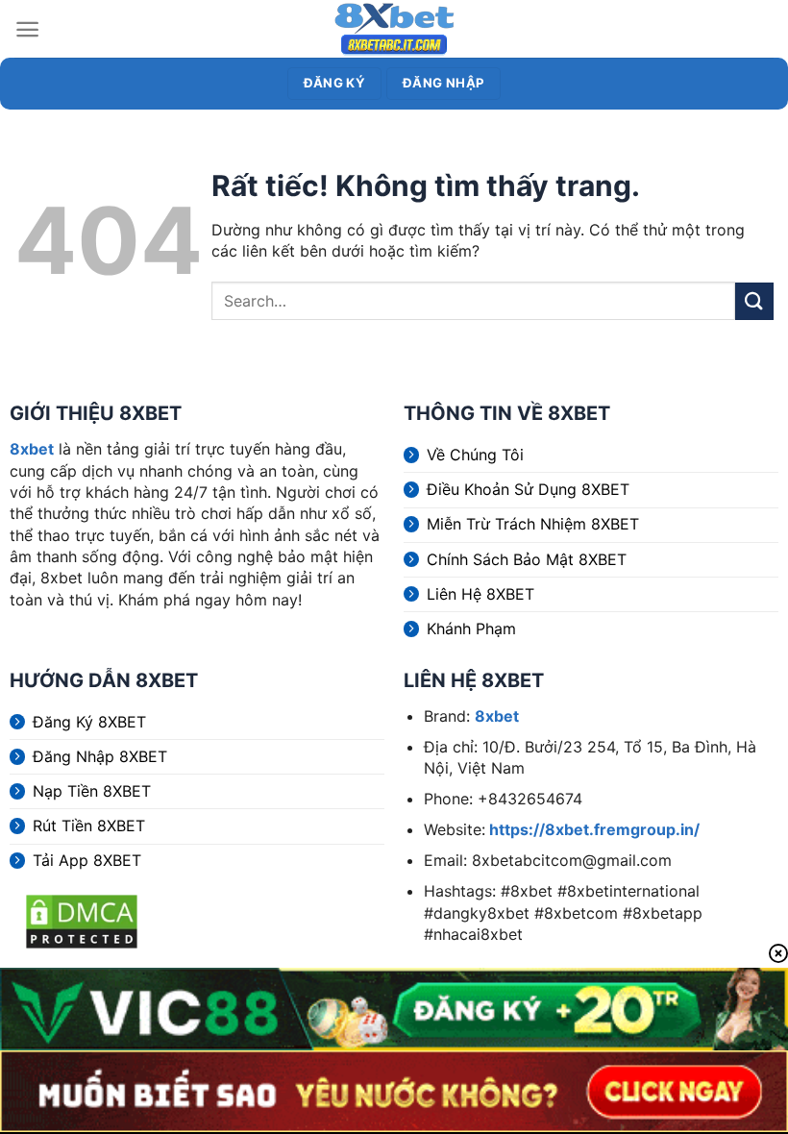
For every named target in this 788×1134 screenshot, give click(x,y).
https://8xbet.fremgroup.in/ (592, 829)
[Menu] (27, 29)
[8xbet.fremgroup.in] (394, 29)
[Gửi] (754, 301)
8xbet (32, 448)
